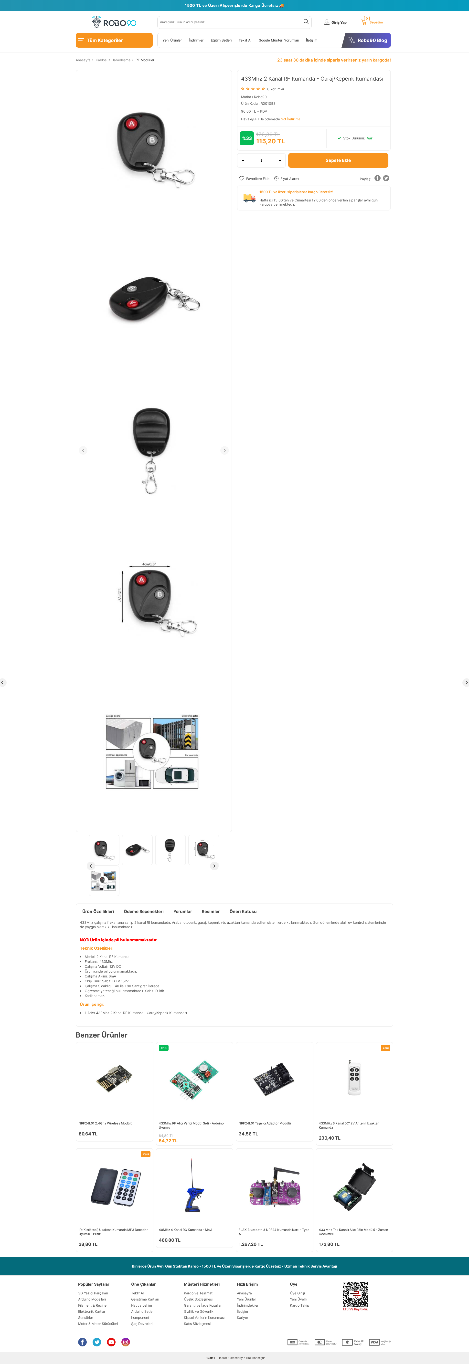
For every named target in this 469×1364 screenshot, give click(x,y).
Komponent (140, 1317)
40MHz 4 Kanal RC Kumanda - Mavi (185, 1230)
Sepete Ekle (338, 160)
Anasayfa (244, 1293)
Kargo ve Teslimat (198, 1293)
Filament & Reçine (92, 1305)
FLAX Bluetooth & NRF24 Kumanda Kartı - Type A (274, 1232)
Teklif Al (245, 40)
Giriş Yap (339, 22)
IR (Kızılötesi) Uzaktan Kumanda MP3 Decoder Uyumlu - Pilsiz (113, 1232)
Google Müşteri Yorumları (279, 40)
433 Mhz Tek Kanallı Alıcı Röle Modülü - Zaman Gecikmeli (353, 1232)
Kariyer (242, 1317)
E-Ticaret (220, 1358)
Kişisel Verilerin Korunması (204, 1317)
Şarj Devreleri (141, 1324)
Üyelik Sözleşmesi (198, 1299)
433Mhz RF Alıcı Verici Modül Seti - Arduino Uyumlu (191, 1125)
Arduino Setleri (142, 1311)
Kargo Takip (299, 1305)
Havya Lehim (141, 1305)
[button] (377, 179)
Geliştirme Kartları (145, 1299)
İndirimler (196, 40)
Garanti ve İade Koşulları (203, 1305)
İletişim (311, 40)
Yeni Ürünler (172, 40)
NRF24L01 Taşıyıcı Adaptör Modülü (265, 1123)
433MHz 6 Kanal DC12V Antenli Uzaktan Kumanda (349, 1125)
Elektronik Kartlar (91, 1311)
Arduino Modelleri (92, 1299)
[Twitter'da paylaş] (386, 179)
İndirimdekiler (247, 1305)
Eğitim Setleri (221, 40)
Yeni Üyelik (298, 1299)
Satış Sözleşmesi (197, 1324)
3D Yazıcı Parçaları (93, 1293)
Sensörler (85, 1317)
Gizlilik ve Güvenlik (198, 1311)
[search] (305, 22)
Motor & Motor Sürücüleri (98, 1324)
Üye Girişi (297, 1293)
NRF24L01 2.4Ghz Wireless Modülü (105, 1123)
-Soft (209, 1358)
